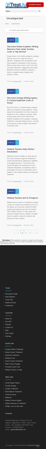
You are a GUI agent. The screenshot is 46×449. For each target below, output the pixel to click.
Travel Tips (9, 300)
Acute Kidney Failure (12, 383)
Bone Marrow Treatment (13, 392)
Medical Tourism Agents (13, 400)
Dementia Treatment (12, 355)
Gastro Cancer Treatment (14, 361)
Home (7, 23)
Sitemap (8, 336)
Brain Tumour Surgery (12, 364)
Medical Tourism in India (13, 370)
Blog (6, 330)
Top (38, 446)
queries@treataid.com (18, 429)
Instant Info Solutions (34, 445)
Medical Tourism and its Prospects (22, 197)
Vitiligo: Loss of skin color (14, 406)
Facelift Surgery (10, 386)
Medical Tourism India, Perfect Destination (20, 150)
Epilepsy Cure (10, 358)
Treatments (9, 305)
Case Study (9, 333)
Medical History (10, 303)
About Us (8, 319)
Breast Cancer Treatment (14, 352)
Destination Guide (11, 294)
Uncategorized (17, 81)
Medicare (8, 397)
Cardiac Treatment (11, 389)
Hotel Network (10, 297)
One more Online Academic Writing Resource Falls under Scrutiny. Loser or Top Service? (22, 49)
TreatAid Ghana (35, 4)
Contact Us (9, 327)
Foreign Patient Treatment (14, 349)
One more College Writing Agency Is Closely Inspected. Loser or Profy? (22, 100)
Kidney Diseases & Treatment (15, 403)
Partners (8, 324)
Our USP (8, 321)
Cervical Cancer (10, 394)
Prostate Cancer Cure (12, 367)
